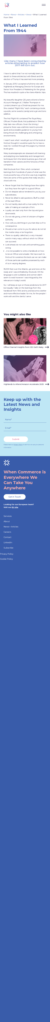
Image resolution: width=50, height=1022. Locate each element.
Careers (7, 532)
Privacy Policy (18, 444)
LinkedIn (8, 543)
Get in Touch (14, 497)
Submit (15, 439)
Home (6, 15)
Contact (7, 537)
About (7, 522)
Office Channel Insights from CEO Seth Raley (23, 347)
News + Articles (17, 15)
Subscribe (8, 548)
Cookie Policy (6, 559)
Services (8, 516)
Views (28, 15)
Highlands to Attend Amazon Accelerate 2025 (24, 384)
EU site (15, 507)
